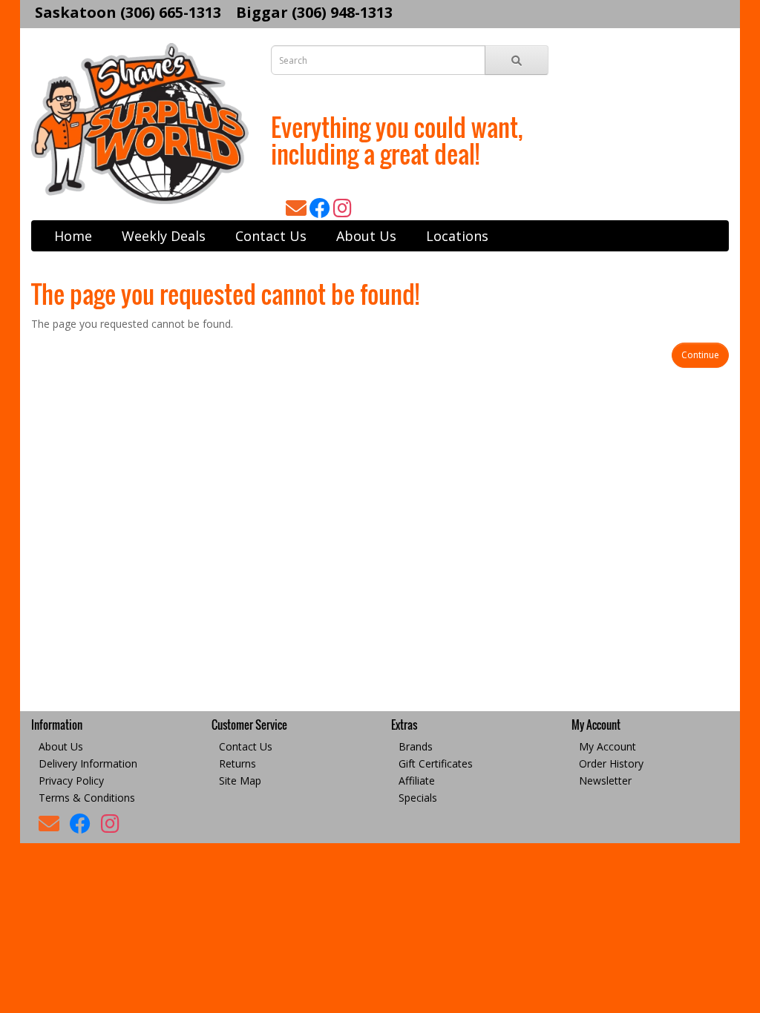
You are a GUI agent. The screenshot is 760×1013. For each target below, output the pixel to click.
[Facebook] (321, 212)
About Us (366, 236)
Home (73, 236)
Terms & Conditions (87, 798)
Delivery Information (88, 763)
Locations (457, 236)
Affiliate (417, 780)
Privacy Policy (71, 780)
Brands (416, 746)
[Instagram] (342, 212)
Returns (237, 763)
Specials (418, 798)
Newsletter (605, 780)
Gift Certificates (436, 763)
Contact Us (271, 236)
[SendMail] (297, 212)
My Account (607, 746)
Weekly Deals (164, 236)
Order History (611, 763)
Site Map (240, 780)
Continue (700, 355)
